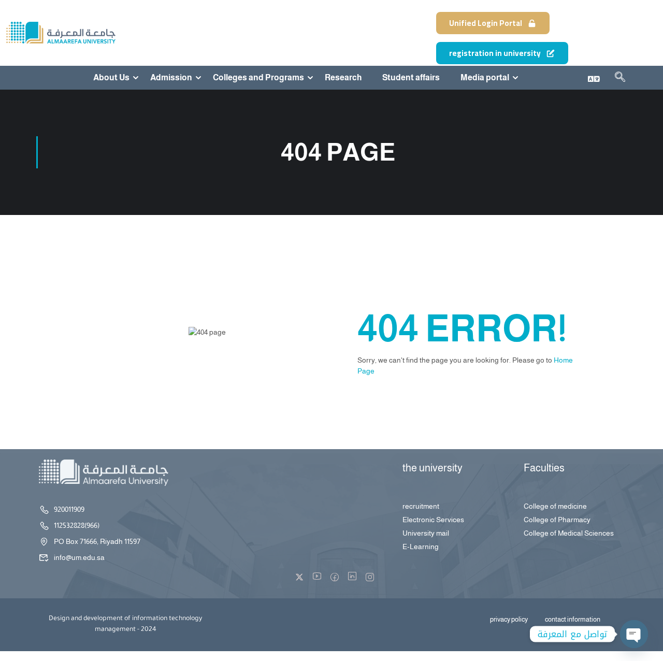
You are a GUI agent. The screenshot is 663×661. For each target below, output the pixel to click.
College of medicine (555, 506)
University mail (425, 533)
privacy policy (509, 619)
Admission (171, 78)
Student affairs (411, 78)
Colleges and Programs (258, 78)
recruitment (420, 506)
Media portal (484, 78)
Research (343, 78)
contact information (572, 619)
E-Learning (420, 546)
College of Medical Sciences (569, 533)
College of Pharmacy (557, 519)
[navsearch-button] (620, 78)
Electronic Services (433, 519)
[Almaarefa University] (60, 32)
